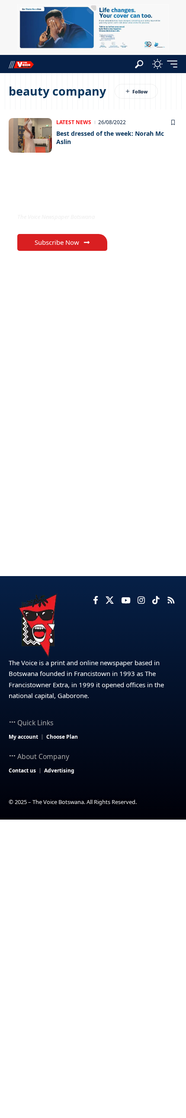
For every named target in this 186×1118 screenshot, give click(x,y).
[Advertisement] (93, 917)
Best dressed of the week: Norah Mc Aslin (110, 137)
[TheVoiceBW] (21, 64)
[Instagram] (141, 600)
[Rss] (171, 600)
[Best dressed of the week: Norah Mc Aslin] (30, 135)
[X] (109, 600)
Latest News (73, 122)
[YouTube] (125, 600)
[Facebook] (95, 600)
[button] (139, 64)
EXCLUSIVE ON (53, 199)
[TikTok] (156, 600)
